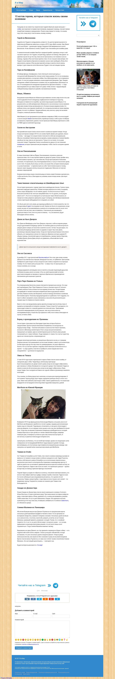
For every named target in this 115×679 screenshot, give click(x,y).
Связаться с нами (20, 672)
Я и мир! (40, 545)
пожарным (20, 144)
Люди (31, 10)
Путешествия (59, 10)
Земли (29, 118)
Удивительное (47, 10)
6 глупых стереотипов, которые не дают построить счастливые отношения (87, 87)
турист (29, 206)
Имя (16, 613)
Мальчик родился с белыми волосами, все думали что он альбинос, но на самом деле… (86, 63)
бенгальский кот (44, 257)
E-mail (35, 613)
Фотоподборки (21, 10)
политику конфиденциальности (30, 644)
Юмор (38, 10)
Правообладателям (31, 672)
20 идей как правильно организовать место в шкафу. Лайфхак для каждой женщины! (88, 96)
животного (64, 500)
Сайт (53, 613)
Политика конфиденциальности (47, 672)
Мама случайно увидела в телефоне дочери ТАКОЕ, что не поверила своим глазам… (88, 54)
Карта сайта (26, 674)
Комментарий (19, 620)
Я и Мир (19, 2)
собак (19, 29)
